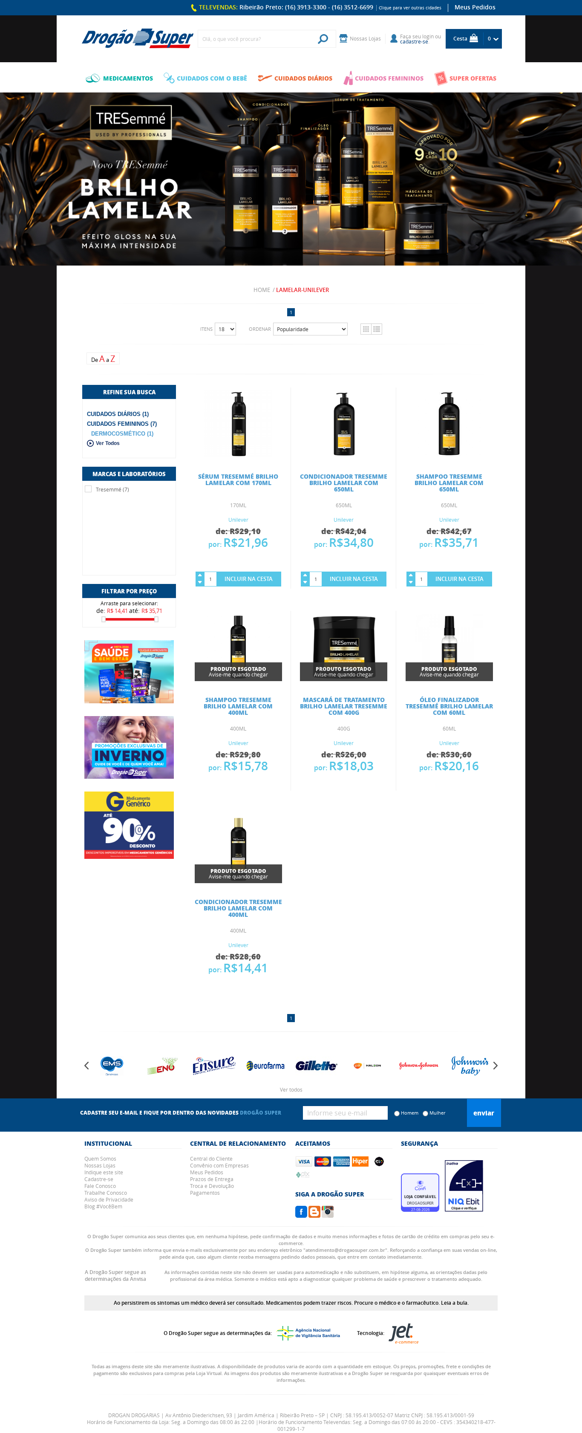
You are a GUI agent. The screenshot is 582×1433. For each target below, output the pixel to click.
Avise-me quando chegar (238, 671)
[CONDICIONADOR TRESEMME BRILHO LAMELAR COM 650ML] (344, 455)
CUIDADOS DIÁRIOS (303, 78)
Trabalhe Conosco (105, 1192)
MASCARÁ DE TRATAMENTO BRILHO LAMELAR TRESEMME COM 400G (343, 705)
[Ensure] (203, 1065)
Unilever (238, 519)
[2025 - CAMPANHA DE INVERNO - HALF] (129, 747)
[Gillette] (306, 1065)
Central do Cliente (211, 1158)
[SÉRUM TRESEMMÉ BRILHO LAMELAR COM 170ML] (238, 455)
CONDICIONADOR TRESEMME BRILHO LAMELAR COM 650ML (343, 482)
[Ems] (101, 1065)
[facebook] (301, 1215)
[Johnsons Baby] (459, 1065)
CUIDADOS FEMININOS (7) (122, 424)
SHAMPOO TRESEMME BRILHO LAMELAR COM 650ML (449, 482)
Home (262, 290)
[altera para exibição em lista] (376, 329)
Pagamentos (205, 1192)
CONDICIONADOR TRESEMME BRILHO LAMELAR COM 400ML (238, 908)
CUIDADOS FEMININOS (389, 78)
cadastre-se (414, 41)
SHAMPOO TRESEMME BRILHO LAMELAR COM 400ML (238, 705)
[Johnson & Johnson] (408, 1065)
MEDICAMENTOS (128, 78)
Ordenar (260, 329)
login (428, 36)
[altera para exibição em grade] (365, 329)
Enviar (483, 1113)
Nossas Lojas (99, 1165)
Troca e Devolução (212, 1185)
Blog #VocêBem (103, 1206)
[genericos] (129, 825)
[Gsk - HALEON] (357, 1065)
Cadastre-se (98, 1179)
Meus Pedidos (475, 7)
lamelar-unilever (302, 290)
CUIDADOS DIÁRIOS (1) (118, 414)
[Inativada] (464, 1209)
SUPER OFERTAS (472, 78)
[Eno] (152, 1065)
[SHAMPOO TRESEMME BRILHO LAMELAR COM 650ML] (449, 455)
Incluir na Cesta (249, 579)
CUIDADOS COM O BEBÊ (212, 78)
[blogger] (314, 1215)
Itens (206, 329)
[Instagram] (328, 1215)
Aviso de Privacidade (108, 1199)
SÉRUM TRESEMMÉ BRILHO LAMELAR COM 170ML (238, 479)
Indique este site (103, 1172)
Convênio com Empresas (219, 1165)
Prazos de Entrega (211, 1179)
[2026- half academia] (129, 671)
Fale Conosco (100, 1185)
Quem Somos (100, 1158)
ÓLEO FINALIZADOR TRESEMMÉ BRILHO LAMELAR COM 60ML (449, 705)
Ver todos (291, 1089)
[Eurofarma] (254, 1065)
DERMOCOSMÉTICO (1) (122, 433)
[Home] (137, 39)
